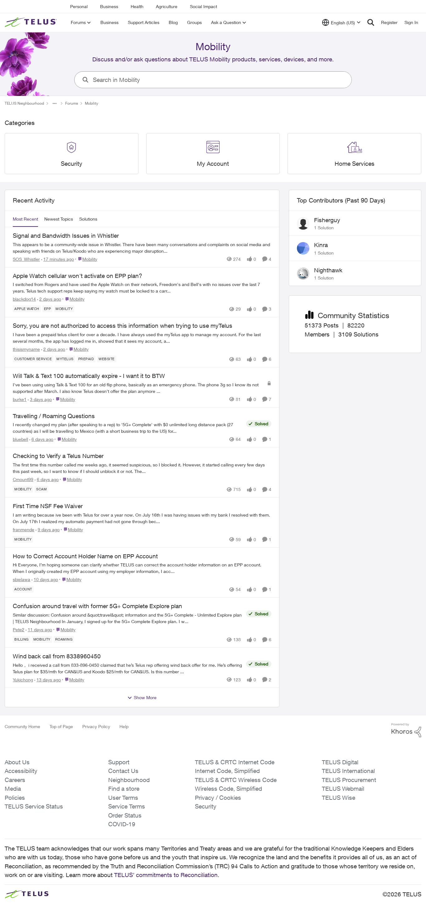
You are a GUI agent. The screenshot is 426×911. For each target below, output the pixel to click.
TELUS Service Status (34, 806)
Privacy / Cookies (218, 797)
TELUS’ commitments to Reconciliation (166, 874)
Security (205, 806)
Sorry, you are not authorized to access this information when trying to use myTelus (122, 325)
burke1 (20, 399)
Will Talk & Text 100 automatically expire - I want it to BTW (89, 375)
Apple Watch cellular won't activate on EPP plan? (77, 275)
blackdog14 (24, 299)
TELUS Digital (340, 762)
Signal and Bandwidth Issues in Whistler (66, 235)
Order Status (125, 815)
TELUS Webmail (343, 788)
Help (123, 726)
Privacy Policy (96, 726)
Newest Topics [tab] (58, 219)
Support (118, 762)
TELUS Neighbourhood (24, 103)
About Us (17, 762)
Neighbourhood (129, 779)
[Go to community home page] (31, 22)
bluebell (20, 439)
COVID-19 (121, 824)
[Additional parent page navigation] (54, 103)
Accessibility (21, 770)
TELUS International (348, 770)
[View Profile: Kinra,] (303, 248)
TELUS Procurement (349, 779)
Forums (71, 103)
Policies (15, 797)
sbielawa (21, 579)
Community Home (22, 726)
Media (13, 788)
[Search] (371, 22)
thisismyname (26, 349)
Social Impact (203, 6)
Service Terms (126, 806)
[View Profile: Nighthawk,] (303, 273)
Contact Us (123, 770)
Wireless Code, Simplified (228, 788)
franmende (23, 529)
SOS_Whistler (26, 259)
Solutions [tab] (88, 219)
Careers (15, 779)
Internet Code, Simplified (227, 770)
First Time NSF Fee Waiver (48, 506)
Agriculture (166, 6)
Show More (145, 697)
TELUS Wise (338, 797)
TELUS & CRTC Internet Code (234, 762)
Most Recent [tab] (25, 219)
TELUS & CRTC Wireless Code (236, 779)
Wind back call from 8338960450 (57, 656)
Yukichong (23, 679)
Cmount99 (23, 479)
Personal (79, 6)
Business (109, 6)
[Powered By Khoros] (406, 730)
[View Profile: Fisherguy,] (303, 223)
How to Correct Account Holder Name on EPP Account (85, 556)
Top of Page (61, 726)
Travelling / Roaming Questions (54, 416)
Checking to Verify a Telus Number (58, 455)
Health (137, 6)
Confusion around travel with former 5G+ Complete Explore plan (97, 606)
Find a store (123, 788)
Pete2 (18, 629)
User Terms (123, 797)
